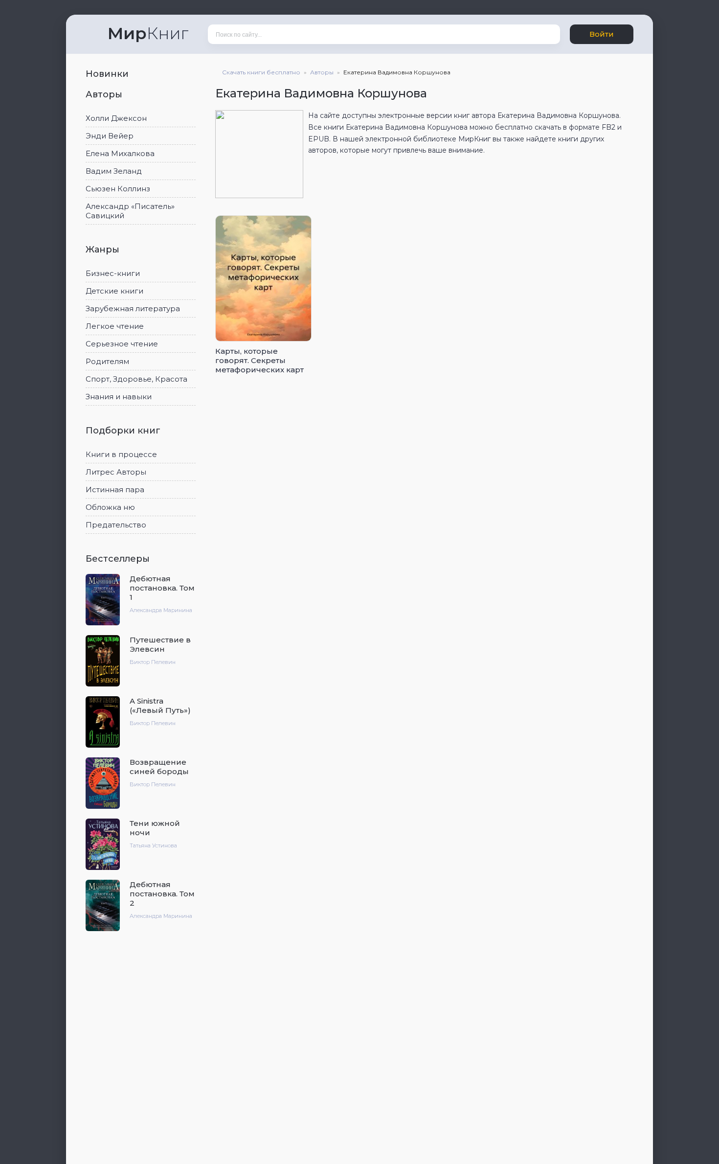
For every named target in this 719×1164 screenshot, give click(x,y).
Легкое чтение (115, 326)
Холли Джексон (116, 118)
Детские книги (114, 291)
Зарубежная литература (133, 308)
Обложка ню (110, 507)
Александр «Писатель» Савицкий (130, 211)
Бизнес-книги (113, 273)
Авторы (105, 94)
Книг (148, 33)
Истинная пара (115, 489)
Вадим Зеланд (114, 171)
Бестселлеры (119, 558)
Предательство (116, 524)
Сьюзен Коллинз (118, 188)
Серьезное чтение (122, 343)
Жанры (104, 249)
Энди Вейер (110, 135)
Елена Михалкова (120, 153)
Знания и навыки (119, 396)
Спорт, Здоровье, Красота (136, 379)
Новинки (108, 73)
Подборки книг (124, 430)
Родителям (107, 361)
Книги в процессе (121, 454)
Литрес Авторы (116, 472)
